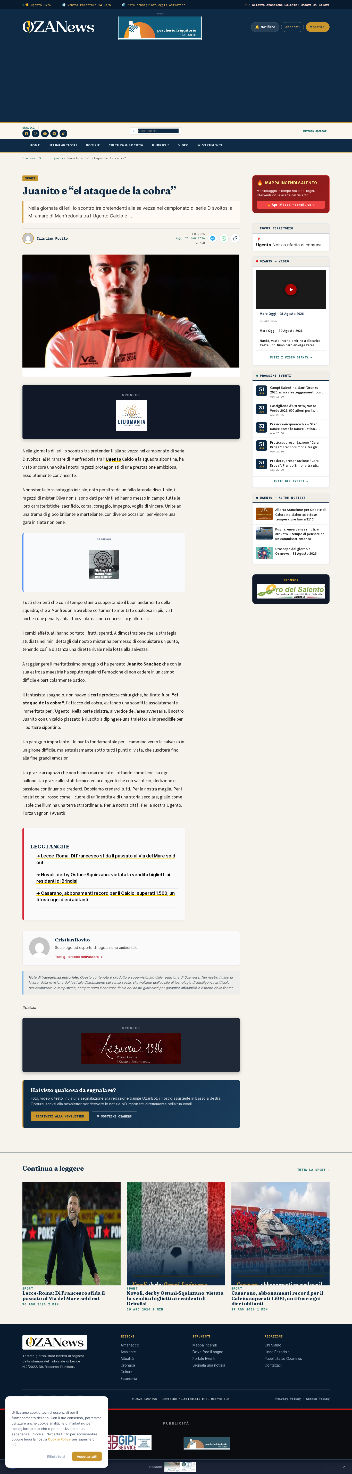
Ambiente (128, 1352)
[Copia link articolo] (235, 238)
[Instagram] (35, 133)
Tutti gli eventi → (290, 481)
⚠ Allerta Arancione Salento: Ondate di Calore (289, 5)
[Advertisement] (176, 83)
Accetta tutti (87, 1456)
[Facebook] (26, 133)
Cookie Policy (318, 1399)
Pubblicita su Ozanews (283, 1359)
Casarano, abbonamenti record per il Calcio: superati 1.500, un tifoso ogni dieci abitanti (277, 1298)
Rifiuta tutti (56, 1456)
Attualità (127, 1359)
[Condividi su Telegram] (212, 238)
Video (183, 145)
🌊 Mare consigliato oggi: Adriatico (153, 5)
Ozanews (28, 158)
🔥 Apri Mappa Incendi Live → (291, 205)
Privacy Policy (288, 1399)
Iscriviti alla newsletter (60, 1116)
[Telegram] (54, 133)
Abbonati (292, 27)
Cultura (126, 1372)
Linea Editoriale (277, 1352)
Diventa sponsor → (316, 131)
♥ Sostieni (317, 27)
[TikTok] (63, 133)
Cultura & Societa (125, 145)
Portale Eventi (203, 1359)
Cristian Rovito (52, 238)
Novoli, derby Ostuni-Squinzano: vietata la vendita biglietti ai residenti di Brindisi (175, 1298)
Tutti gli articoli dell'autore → (79, 957)
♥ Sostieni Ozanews (114, 1116)
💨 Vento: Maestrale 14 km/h (86, 5)
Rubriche (161, 145)
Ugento (57, 158)
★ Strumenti (209, 145)
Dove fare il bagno (207, 1352)
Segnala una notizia (208, 1365)
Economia (129, 1379)
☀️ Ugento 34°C (38, 5)
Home (35, 145)
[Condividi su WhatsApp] (224, 238)
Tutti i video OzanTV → (291, 357)
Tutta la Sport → (313, 1170)
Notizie (93, 145)
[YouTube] (45, 133)
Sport (43, 158)
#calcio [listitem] (29, 1007)
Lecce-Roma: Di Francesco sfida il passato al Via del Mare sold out (63, 1295)
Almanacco (130, 1345)
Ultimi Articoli (62, 145)
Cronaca (128, 1365)
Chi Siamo (273, 1345)
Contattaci (273, 1365)
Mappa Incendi (204, 1345)
